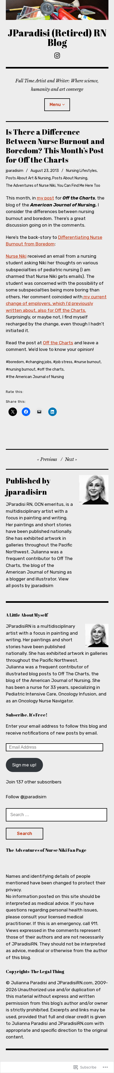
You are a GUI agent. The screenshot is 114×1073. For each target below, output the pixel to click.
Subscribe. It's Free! (26, 715)
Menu (55, 104)
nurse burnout (89, 362)
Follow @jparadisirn (26, 796)
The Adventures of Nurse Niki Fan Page (46, 850)
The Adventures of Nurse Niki (30, 185)
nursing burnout (22, 369)
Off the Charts (58, 342)
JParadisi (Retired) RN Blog (57, 37)
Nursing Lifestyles (81, 170)
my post (45, 198)
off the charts (52, 369)
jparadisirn (14, 170)
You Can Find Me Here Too (78, 185)
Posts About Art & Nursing (28, 178)
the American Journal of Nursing (36, 377)
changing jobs (39, 362)
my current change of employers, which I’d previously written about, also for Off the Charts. (56, 303)
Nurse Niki (16, 256)
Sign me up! (24, 764)
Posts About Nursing (69, 178)
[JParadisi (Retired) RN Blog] (57, 10)
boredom (16, 362)
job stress (64, 362)
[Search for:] (56, 814)
